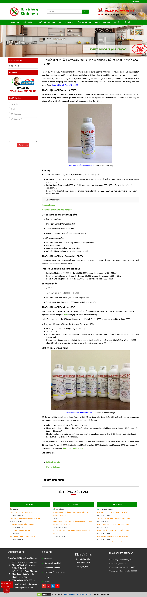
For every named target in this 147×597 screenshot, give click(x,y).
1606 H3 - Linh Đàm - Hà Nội (21, 512)
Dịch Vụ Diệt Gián (83, 567)
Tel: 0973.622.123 (59, 518)
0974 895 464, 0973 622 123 (119, 11)
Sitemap (135, 2)
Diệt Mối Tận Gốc (83, 559)
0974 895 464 (7, 583)
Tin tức (47, 577)
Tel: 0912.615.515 (59, 536)
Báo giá (106, 22)
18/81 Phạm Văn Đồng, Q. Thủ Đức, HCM (113, 524)
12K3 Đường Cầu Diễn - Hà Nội (22, 524)
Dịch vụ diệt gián (53, 467)
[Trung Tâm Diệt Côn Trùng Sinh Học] (23, 11)
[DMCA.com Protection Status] (44, 594)
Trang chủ (15, 22)
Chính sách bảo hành (52, 563)
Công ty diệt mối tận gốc (88, 22)
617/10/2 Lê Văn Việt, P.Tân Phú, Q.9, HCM (113, 518)
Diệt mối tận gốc (53, 462)
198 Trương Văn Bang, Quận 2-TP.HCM (112, 512)
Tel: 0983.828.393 (103, 521)
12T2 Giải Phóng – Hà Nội (20, 530)
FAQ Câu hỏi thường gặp (54, 572)
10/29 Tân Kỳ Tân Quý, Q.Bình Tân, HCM (113, 530)
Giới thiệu (27, 22)
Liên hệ (127, 22)
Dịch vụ (68, 22)
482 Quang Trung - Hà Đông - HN (22, 536)
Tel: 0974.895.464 (59, 527)
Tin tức (116, 22)
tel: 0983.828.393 (16, 521)
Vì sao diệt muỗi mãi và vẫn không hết (57, 210)
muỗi (66, 315)
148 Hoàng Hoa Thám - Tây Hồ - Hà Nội (25, 518)
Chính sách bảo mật (52, 568)
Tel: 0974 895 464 (16, 515)
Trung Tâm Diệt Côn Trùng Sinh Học (77, 594)
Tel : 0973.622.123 (16, 527)
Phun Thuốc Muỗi (83, 563)
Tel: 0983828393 (16, 533)
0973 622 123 (7, 586)
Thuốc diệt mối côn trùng (49, 22)
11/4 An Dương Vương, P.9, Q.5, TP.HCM (112, 536)
